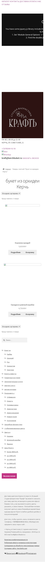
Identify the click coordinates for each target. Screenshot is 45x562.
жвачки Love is (9, 386)
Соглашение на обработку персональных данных (21, 546)
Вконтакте (11, 553)
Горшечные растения (12, 378)
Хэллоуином (11, 421)
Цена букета (9, 448)
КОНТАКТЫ (14, 1)
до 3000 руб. (11, 463)
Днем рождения (13, 413)
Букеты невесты (10, 374)
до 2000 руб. (11, 459)
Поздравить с (9, 393)
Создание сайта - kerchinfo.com (15, 548)
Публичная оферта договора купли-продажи (20, 543)
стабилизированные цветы (14, 428)
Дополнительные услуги (13, 382)
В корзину (30, 252)
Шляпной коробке (13, 440)
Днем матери (12, 409)
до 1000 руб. (11, 456)
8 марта (10, 401)
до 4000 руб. (11, 467)
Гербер (9, 354)
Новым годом (12, 417)
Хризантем (11, 366)
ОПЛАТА (32, 1)
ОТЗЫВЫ (6, 4)
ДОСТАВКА (24, 1)
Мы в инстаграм (9, 476)
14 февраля (11, 397)
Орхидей (10, 358)
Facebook (22, 553)
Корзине (10, 436)
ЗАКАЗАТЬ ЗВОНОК (30, 158)
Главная (8, 169)
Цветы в (7, 432)
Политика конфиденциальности (16, 540)
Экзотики (10, 370)
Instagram (32, 553)
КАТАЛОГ (5, 1)
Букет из (7, 350)
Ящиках (10, 444)
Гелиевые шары (12, 405)
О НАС (38, 1)
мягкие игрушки (10, 389)
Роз (8, 362)
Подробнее (15, 252)
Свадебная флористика (13, 424)
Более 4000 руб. (12, 452)
